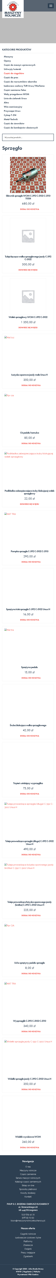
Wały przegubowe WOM (16, 94)
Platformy (28, 1241)
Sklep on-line (28, 1185)
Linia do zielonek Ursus (15, 98)
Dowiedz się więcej (28, 270)
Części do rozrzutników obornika (20, 81)
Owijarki (28, 1249)
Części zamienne (28, 1174)
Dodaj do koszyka (29, 209)
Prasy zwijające (28, 1252)
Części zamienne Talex (15, 90)
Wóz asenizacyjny (13, 106)
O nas (28, 1167)
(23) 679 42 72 (28, 1214)
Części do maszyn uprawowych (19, 64)
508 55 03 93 (28, 1217)
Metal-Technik (11, 119)
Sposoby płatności (28, 1189)
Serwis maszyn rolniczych (28, 1178)
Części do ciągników (14, 73)
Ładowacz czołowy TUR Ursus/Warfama (24, 85)
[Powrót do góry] (28, 1272)
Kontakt (28, 1197)
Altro (6, 102)
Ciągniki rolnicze (28, 1234)
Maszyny (8, 56)
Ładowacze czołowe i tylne (28, 1237)
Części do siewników (14, 123)
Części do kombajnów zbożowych (21, 127)
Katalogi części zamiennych (28, 1182)
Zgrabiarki (28, 1256)
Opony (7, 60)
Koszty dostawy (28, 1193)
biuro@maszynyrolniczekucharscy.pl (28, 1220)
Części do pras (11, 77)
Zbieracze (28, 1245)
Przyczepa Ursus (12, 110)
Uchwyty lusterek (12, 69)
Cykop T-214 (10, 115)
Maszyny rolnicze (28, 1170)
